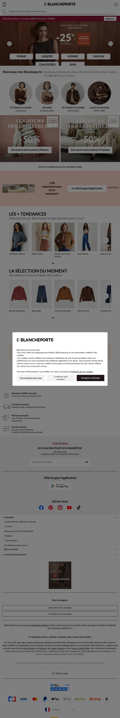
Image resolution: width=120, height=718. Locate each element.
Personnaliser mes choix (31, 378)
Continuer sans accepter (61, 378)
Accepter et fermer (90, 378)
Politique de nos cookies (82, 371)
